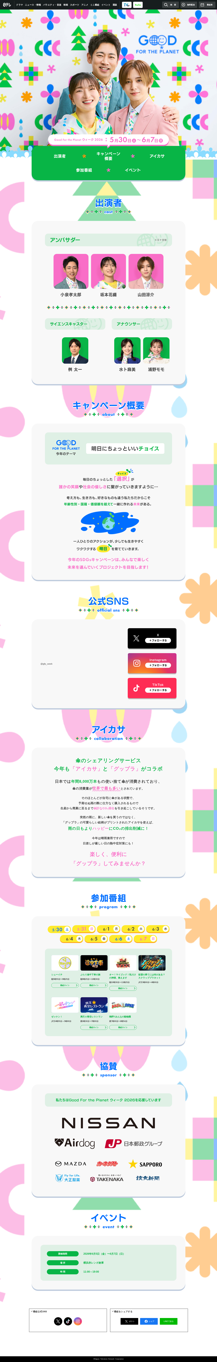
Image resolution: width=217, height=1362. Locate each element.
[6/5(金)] (96, 938)
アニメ (84, 4)
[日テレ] (7, 5)
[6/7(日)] (145, 938)
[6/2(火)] (133, 928)
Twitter (58, 1321)
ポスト (132, 1321)
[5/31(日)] (84, 928)
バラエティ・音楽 (52, 4)
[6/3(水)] (158, 928)
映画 (66, 4)
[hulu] (138, 5)
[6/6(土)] (120, 938)
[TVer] (127, 5)
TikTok (68, 1321)
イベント (106, 4)
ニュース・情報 (33, 4)
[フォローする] (152, 638)
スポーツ (74, 4)
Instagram (78, 1321)
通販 (115, 4)
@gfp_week (46, 664)
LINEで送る (169, 1321)
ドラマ (19, 4)
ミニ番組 (94, 4)
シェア (151, 1321)
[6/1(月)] (108, 928)
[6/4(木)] (71, 938)
